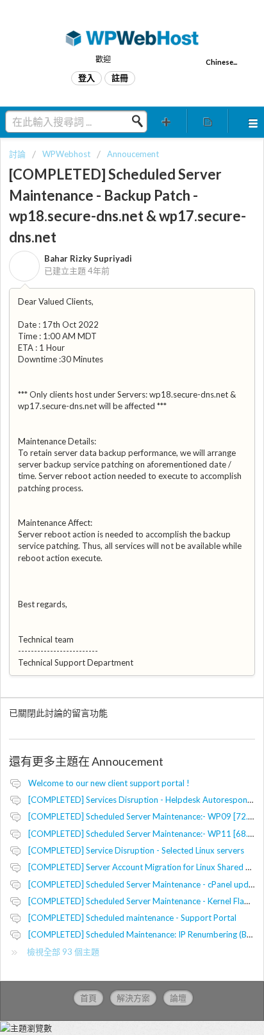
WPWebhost (66, 154)
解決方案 (133, 998)
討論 (17, 154)
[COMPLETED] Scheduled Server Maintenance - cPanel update (144, 884)
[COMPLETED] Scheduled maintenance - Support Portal (132, 918)
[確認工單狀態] (207, 121)
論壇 (178, 998)
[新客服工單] (166, 121)
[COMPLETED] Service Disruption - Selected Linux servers (136, 850)
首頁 (88, 998)
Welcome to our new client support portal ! (109, 783)
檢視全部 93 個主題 (63, 952)
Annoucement (133, 154)
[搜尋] (141, 121)
